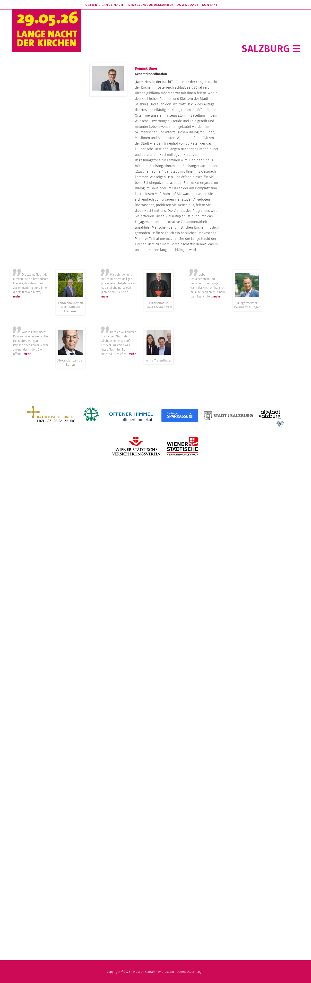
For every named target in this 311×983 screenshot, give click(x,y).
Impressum (166, 972)
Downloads (188, 5)
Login (200, 972)
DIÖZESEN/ (150, 5)
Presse (137, 972)
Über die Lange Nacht (105, 5)
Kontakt (210, 5)
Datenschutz (185, 972)
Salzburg (266, 49)
